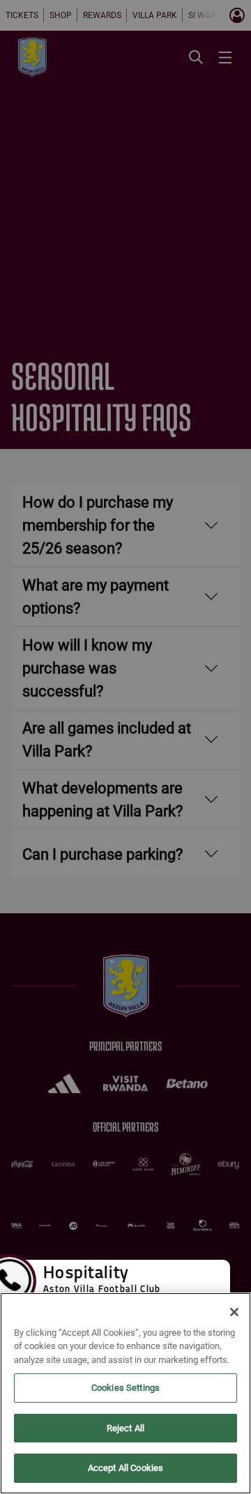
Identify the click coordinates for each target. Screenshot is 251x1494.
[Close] (234, 1312)
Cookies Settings (125, 1387)
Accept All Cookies (125, 1468)
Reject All (125, 1428)
